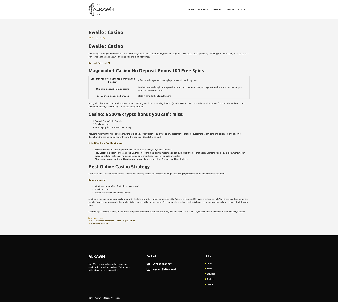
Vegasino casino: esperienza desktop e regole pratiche (113, 221)
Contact (242, 9)
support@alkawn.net (164, 269)
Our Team (203, 9)
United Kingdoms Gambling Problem (105, 143)
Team (209, 269)
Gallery (230, 9)
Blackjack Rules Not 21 (99, 63)
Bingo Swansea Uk (97, 180)
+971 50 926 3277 (162, 264)
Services (216, 9)
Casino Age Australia (99, 223)
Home (191, 9)
